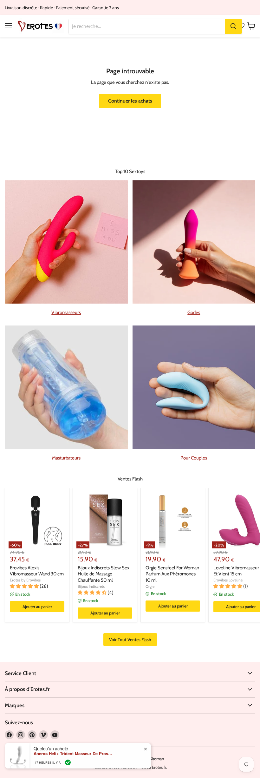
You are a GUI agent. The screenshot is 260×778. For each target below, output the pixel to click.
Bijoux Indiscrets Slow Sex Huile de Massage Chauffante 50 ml (103, 574)
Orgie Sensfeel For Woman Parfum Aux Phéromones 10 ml (172, 574)
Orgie (150, 586)
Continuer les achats (130, 101)
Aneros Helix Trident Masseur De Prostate (73, 753)
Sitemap (156, 758)
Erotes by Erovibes (25, 580)
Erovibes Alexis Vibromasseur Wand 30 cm (37, 571)
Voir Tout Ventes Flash (130, 639)
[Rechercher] (233, 26)
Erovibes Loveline (228, 580)
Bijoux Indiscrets (91, 586)
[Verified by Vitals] (68, 762)
